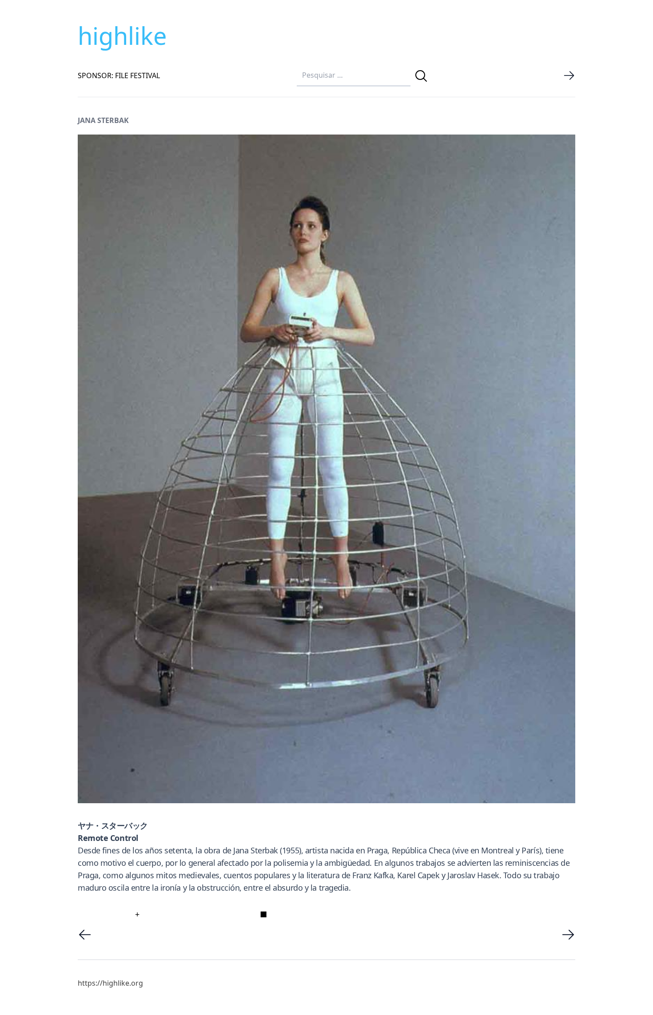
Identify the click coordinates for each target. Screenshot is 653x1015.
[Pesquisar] (421, 76)
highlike (122, 35)
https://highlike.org (110, 983)
